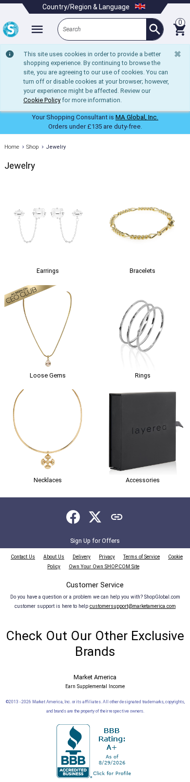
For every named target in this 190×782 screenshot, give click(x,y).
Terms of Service (141, 556)
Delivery (82, 556)
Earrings (48, 270)
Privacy (107, 556)
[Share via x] (95, 517)
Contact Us (23, 556)
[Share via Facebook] (73, 517)
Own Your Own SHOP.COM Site (104, 566)
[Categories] (37, 29)
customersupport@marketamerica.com (133, 606)
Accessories (143, 479)
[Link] (117, 517)
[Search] (154, 29)
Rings (143, 375)
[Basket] (179, 29)
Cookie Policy (41, 100)
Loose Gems (48, 375)
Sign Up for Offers (95, 540)
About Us (53, 556)
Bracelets (142, 270)
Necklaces (48, 479)
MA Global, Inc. (136, 117)
